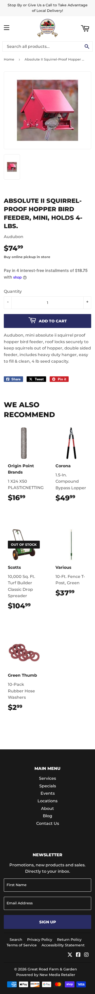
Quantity (13, 291)
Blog (47, 815)
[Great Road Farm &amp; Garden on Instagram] (86, 955)
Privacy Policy (39, 940)
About (47, 808)
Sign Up (47, 922)
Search (16, 940)
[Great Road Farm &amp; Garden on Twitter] (69, 955)
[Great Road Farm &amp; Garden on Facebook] (78, 955)
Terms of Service (22, 945)
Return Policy (69, 940)
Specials (47, 786)
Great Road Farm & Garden (52, 969)
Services (47, 778)
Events (48, 793)
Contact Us (47, 823)
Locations (47, 800)
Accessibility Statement (63, 945)
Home (9, 59)
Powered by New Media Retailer (45, 975)
